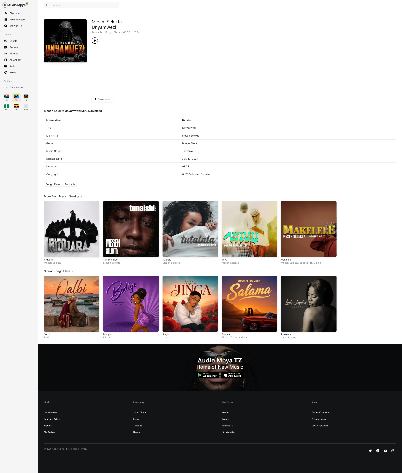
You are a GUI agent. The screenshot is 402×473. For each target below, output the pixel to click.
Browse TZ (227, 425)
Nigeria (137, 432)
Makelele (286, 259)
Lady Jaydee (288, 337)
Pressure (286, 334)
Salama (226, 334)
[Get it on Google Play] (207, 375)
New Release (50, 412)
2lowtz (226, 337)
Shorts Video (228, 432)
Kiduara (48, 259)
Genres (226, 412)
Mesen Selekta (107, 21)
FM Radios (49, 432)
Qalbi (47, 334)
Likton (107, 337)
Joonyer (304, 262)
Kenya (136, 419)
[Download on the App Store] (232, 375)
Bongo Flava (112, 32)
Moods (225, 419)
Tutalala (167, 259)
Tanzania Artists (52, 419)
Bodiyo (107, 334)
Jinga (165, 334)
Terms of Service (320, 412)
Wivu (224, 259)
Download (103, 99)
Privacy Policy (319, 419)
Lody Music (241, 337)
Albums (48, 425)
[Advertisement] (186, 69)
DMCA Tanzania (320, 425)
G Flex (317, 262)
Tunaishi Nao (110, 259)
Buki (46, 337)
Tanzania (97, 32)
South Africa (139, 412)
